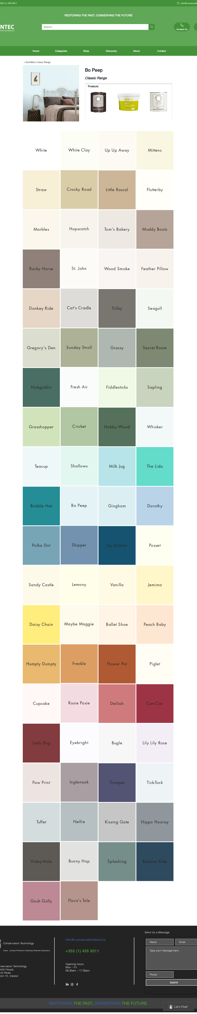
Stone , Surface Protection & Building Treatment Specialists (26, 950)
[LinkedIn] (67, 984)
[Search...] (152, 27)
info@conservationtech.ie (85, 940)
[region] (41, 150)
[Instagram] (72, 984)
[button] (61, 50)
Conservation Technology (19, 943)
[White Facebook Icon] (77, 984)
